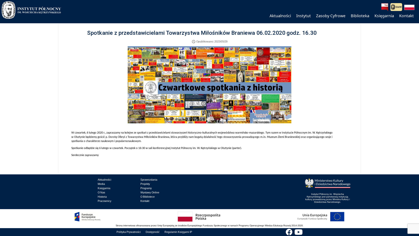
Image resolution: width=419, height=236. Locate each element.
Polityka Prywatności (129, 232)
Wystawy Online (149, 192)
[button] (409, 7)
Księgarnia (104, 188)
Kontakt (144, 201)
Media (101, 184)
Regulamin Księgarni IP (178, 232)
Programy (146, 188)
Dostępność (153, 232)
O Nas (101, 192)
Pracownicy (104, 201)
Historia (102, 196)
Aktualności (104, 179)
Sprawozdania (148, 179)
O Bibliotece (147, 196)
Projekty (145, 184)
